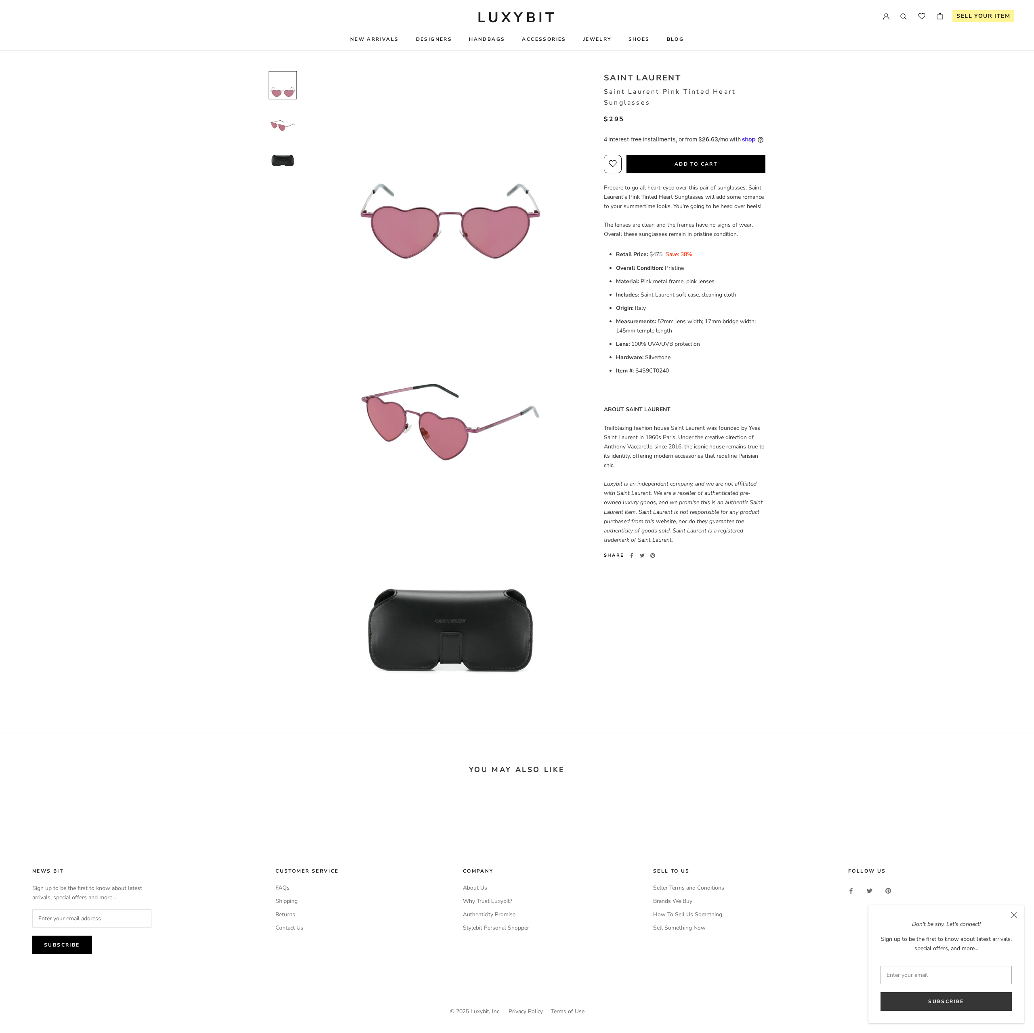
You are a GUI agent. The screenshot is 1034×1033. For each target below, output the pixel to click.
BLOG (675, 39)
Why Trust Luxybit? (487, 901)
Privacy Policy (526, 1011)
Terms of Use (567, 1011)
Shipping (286, 901)
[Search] (903, 16)
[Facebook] (631, 555)
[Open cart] (940, 16)
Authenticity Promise (489, 914)
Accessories (544, 39)
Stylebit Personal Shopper (496, 928)
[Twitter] (642, 555)
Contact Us (289, 928)
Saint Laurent (642, 77)
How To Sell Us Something (687, 914)
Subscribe (946, 1001)
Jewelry (597, 39)
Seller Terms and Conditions (688, 888)
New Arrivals (374, 39)
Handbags (487, 39)
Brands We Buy (672, 901)
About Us (475, 888)
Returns (285, 914)
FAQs (282, 888)
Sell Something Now (679, 928)
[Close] (1014, 915)
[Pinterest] (652, 555)
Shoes (639, 39)
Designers (434, 39)
